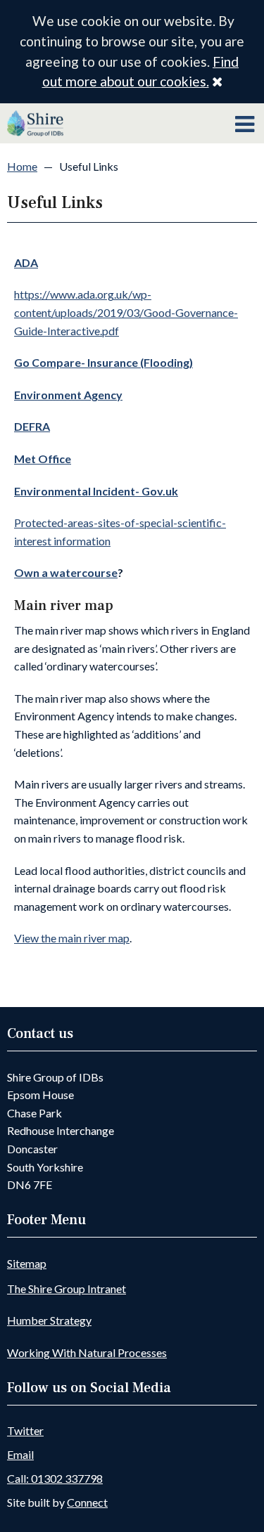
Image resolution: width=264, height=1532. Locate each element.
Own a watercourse (66, 572)
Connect (87, 1502)
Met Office (42, 458)
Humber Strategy (49, 1320)
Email (20, 1454)
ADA (26, 262)
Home (22, 166)
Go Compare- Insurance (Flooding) (103, 362)
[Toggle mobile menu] (244, 124)
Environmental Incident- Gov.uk (96, 491)
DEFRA (32, 426)
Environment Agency (68, 394)
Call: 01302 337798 (55, 1478)
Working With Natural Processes (87, 1352)
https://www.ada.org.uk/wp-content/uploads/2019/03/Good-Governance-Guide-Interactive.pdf (126, 312)
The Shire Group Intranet (66, 1288)
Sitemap (26, 1263)
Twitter (25, 1430)
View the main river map (72, 937)
